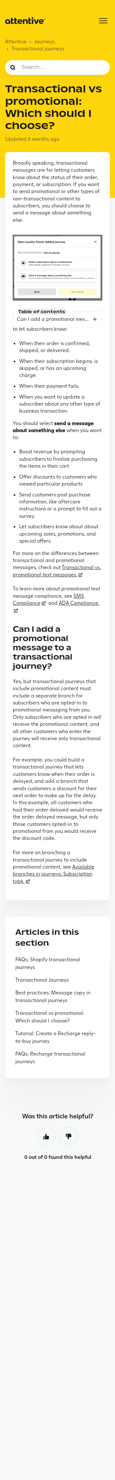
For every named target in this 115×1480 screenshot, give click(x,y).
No (68, 1136)
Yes (46, 1136)
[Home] (25, 20)
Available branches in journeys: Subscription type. (53, 873)
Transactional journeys (38, 48)
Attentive (16, 41)
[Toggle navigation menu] (103, 20)
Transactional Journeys (42, 980)
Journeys (44, 41)
